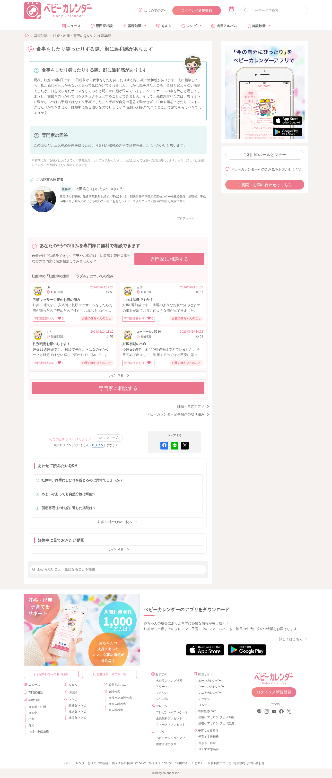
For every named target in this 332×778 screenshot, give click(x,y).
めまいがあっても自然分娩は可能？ (69, 494)
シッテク (204, 698)
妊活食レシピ (77, 717)
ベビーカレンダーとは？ (80, 763)
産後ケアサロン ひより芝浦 (215, 723)
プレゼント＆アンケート (172, 712)
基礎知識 (134, 26)
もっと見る (115, 375)
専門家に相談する (169, 259)
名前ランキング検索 (169, 680)
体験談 (73, 692)
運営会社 (104, 763)
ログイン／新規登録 (196, 10)
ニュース (74, 26)
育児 (31, 725)
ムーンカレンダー (210, 680)
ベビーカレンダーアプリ (172, 738)
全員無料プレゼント (169, 718)
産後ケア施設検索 (120, 698)
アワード (162, 686)
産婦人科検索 (117, 704)
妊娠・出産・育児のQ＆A (72, 36)
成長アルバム (227, 26)
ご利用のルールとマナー (264, 155)
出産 (31, 719)
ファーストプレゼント (170, 724)
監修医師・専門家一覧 (111, 674)
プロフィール (185, 218)
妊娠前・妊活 (37, 707)
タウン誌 (162, 698)
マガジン (162, 692)
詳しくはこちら (291, 639)
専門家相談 (104, 26)
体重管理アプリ (166, 744)
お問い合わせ (255, 763)
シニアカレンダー (210, 692)
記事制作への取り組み (53, 674)
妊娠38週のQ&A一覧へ (115, 522)
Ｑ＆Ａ (166, 26)
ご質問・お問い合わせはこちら (264, 185)
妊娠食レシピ (77, 711)
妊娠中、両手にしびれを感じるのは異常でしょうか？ (82, 480)
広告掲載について (219, 763)
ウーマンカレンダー (211, 686)
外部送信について (160, 763)
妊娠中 (32, 713)
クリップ (111, 438)
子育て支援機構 (208, 736)
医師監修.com (207, 711)
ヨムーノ (204, 705)
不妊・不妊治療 (38, 731)
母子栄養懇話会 (208, 749)
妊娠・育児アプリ (190, 406)
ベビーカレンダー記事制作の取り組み (175, 414)
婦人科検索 (116, 710)
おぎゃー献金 (207, 743)
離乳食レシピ (77, 705)
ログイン (98, 445)
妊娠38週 (104, 36)
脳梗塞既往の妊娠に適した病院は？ (69, 508)
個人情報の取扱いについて (129, 763)
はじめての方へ (155, 10)
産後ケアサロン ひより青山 (215, 717)
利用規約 (239, 763)
